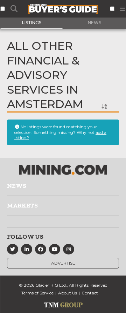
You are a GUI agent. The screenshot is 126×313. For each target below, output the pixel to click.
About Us (67, 292)
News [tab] (94, 22)
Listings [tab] (31, 22)
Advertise (63, 263)
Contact (90, 292)
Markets (22, 205)
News (16, 186)
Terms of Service (37, 292)
